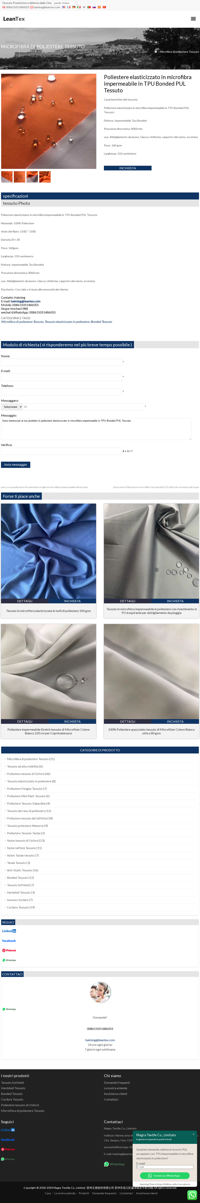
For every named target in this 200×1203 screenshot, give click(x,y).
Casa (48, 1193)
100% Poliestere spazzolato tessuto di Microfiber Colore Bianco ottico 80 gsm (151, 731)
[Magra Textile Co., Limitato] (14, 22)
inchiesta (127, 168)
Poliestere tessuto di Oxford (25, 774)
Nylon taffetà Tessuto (21, 848)
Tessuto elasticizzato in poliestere (67, 321)
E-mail (140, 1163)
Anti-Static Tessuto (19, 870)
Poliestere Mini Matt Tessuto (26, 796)
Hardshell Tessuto (18, 892)
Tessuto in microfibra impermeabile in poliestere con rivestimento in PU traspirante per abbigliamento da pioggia (151, 610)
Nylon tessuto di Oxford (22, 840)
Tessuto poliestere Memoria (25, 825)
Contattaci (111, 1099)
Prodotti (84, 1193)
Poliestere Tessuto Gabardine (26, 803)
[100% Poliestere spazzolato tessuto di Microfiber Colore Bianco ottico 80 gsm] (151, 718)
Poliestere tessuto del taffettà (27, 818)
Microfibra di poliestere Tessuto (179, 51)
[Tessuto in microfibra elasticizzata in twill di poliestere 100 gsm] (48, 597)
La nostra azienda (115, 1088)
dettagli (24, 601)
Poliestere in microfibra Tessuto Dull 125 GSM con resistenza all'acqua (156, 487)
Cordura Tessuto (18, 907)
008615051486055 (17, 7)
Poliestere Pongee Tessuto (24, 788)
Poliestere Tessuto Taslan (24, 833)
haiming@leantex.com (47, 7)
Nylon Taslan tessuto (20, 855)
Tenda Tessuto (16, 863)
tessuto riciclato (17, 900)
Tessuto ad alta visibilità (22, 766)
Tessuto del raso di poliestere (26, 811)
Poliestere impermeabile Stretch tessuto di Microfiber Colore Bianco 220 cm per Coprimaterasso (48, 731)
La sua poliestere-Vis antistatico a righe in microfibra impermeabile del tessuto (44, 487)
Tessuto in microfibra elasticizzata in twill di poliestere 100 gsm (48, 611)
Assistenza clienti (115, 1093)
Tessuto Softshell (18, 885)
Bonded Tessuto (101, 321)
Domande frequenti (117, 1082)
